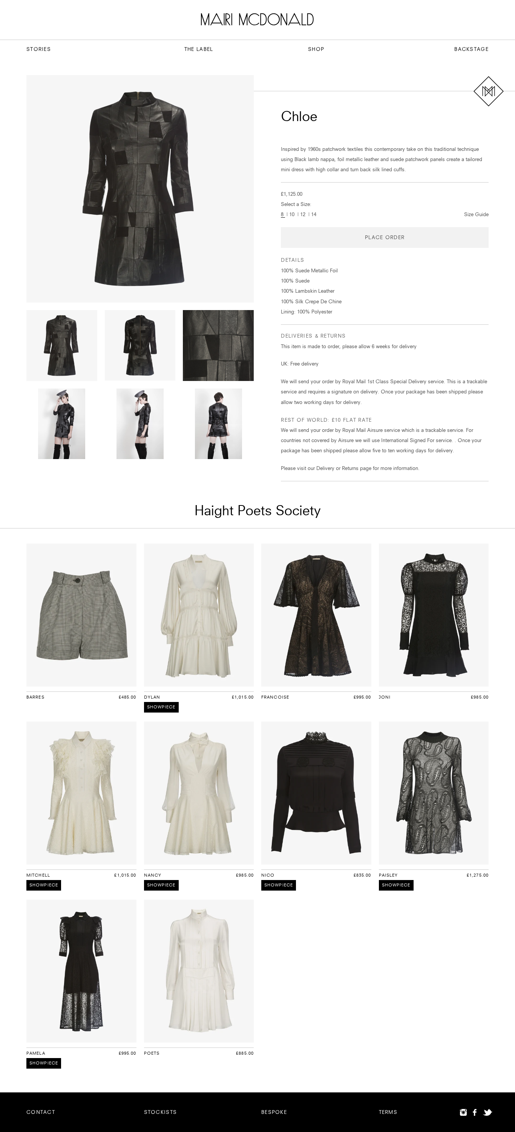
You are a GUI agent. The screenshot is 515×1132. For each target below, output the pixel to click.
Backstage (471, 49)
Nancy (153, 875)
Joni (385, 697)
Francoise (275, 697)
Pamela (35, 1053)
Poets (152, 1053)
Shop (316, 49)
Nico (267, 875)
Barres (35, 697)
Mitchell (38, 875)
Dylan (152, 697)
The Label (198, 49)
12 (303, 214)
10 (292, 214)
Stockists (160, 1112)
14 (313, 214)
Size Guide (476, 214)
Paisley (388, 875)
